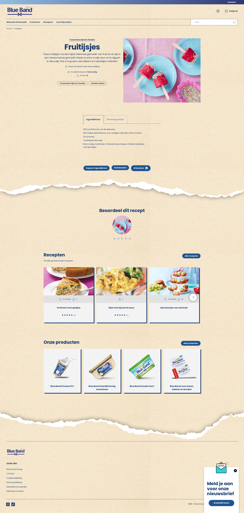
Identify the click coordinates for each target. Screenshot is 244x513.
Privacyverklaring (14, 482)
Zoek (234, 22)
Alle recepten (191, 256)
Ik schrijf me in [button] (221, 502)
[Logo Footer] (15, 449)
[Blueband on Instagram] (8, 504)
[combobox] (214, 22)
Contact (232, 2)
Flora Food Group (14, 469)
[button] (218, 11)
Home (9, 28)
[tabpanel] (122, 138)
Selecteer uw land (14, 491)
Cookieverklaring (14, 478)
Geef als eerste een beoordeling (84, 66)
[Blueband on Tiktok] (13, 504)
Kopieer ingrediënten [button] (96, 168)
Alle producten (191, 343)
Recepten (48, 22)
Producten (35, 22)
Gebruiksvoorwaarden (16, 486)
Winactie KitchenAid (16, 22)
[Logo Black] (19, 5)
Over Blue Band (63, 22)
